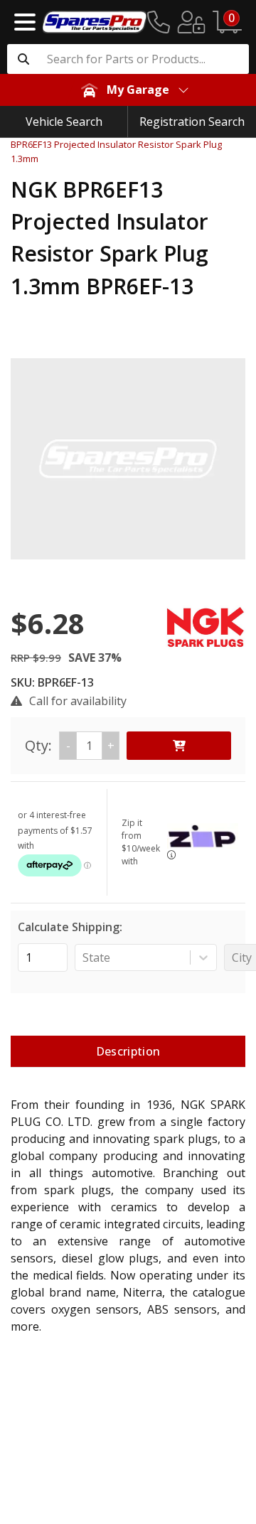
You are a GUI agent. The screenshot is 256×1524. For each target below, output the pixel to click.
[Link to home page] (94, 22)
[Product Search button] (23, 59)
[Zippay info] (171, 855)
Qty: (69, 745)
